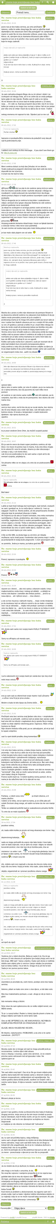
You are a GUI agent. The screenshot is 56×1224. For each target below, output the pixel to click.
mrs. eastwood (47, 1130)
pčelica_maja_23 (45, 877)
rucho (50, 581)
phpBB (12, 1217)
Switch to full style (28, 8)
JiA (51, 549)
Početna (5, 1221)
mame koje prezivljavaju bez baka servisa (26, 2)
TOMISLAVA (48, 86)
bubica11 (49, 179)
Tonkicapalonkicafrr (44, 948)
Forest (50, 498)
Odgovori (6, 12)
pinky (50, 1104)
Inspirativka (48, 974)
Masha (50, 18)
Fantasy (49, 742)
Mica (51, 120)
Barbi (50, 1158)
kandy (50, 565)
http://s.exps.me (10, 153)
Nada (50, 621)
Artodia (52, 1217)
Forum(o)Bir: (6, 1208)
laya (51, 436)
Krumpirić (49, 423)
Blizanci (49, 1064)
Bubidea (49, 358)
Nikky (50, 817)
